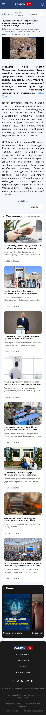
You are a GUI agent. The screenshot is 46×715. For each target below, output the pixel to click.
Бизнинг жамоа (23, 672)
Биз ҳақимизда (23, 654)
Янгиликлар (23, 660)
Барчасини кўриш (32, 216)
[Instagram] (18, 681)
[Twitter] (32, 681)
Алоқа (23, 666)
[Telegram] (28, 681)
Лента (10, 588)
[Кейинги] (41, 588)
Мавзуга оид (14, 216)
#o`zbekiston (23, 201)
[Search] (42, 4)
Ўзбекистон (7, 14)
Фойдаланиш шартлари (34, 711)
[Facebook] (14, 681)
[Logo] (23, 4)
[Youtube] (23, 681)
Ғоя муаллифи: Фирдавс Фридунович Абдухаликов (23, 696)
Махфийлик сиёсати (10, 711)
